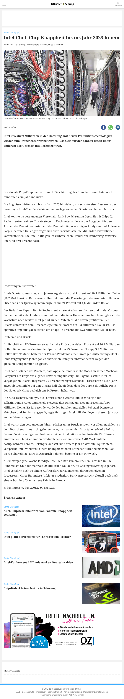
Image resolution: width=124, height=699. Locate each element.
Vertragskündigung (73, 692)
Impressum (41, 692)
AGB (18, 692)
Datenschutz (28, 692)
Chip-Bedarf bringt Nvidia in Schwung (29, 588)
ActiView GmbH (76, 695)
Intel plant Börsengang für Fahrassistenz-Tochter (37, 536)
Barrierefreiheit (55, 692)
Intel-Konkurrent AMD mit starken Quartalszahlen (38, 562)
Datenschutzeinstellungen (95, 692)
